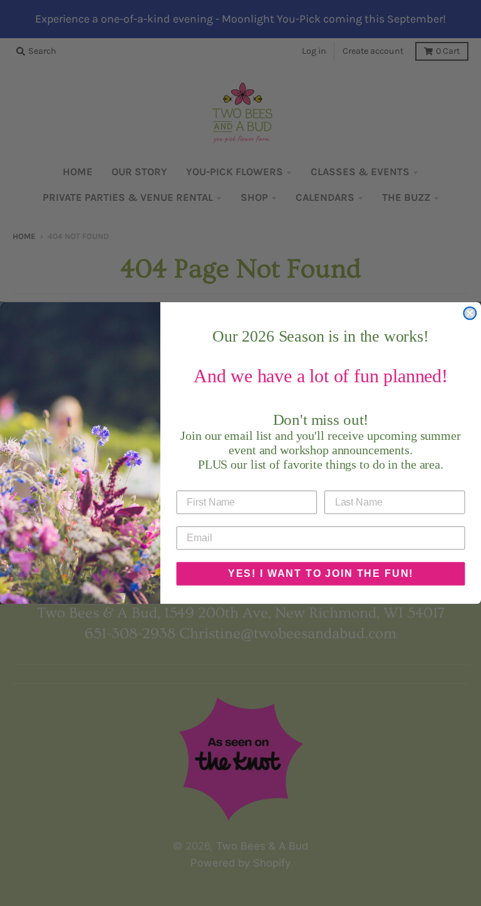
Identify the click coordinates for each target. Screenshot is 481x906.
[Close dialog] (469, 313)
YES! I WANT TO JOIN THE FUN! (320, 573)
